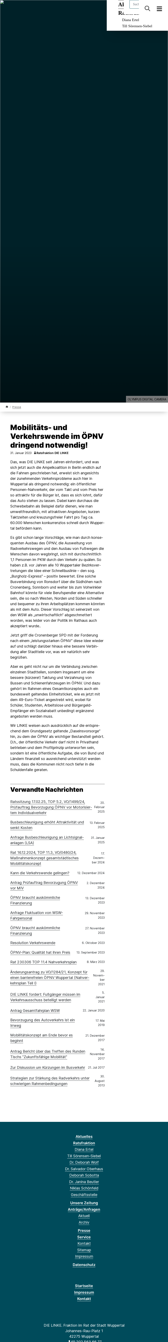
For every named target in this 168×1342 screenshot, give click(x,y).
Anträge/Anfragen (84, 1209)
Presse (16, 407)
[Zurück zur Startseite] (7, 406)
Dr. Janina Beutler (84, 1182)
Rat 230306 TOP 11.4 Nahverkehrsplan (43, 962)
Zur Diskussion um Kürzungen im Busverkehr (47, 1067)
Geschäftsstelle (84, 1195)
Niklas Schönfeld (84, 1188)
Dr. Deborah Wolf (84, 1162)
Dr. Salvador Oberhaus (84, 1169)
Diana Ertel (130, 20)
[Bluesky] (14, 8)
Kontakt (84, 1243)
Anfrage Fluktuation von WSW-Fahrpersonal (36, 915)
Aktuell (84, 1216)
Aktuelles (84, 1136)
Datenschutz (84, 1265)
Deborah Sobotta (84, 1175)
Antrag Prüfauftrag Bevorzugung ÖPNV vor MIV (44, 885)
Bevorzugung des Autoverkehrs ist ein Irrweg (42, 1023)
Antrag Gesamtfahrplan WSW (35, 1010)
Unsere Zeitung (84, 1203)
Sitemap (84, 1250)
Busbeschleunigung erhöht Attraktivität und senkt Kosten (47, 825)
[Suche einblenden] (147, 8)
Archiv (84, 1222)
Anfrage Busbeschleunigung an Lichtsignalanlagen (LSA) (47, 840)
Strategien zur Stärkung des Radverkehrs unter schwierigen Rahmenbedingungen (50, 1081)
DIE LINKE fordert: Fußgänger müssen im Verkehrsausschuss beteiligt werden (45, 997)
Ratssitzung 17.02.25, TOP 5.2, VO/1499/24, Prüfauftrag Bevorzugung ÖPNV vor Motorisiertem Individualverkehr (51, 807)
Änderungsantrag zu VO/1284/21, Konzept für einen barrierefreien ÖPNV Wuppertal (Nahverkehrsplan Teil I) (49, 977)
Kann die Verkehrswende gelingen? (39, 873)
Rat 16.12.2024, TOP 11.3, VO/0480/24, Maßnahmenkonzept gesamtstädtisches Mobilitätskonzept (44, 858)
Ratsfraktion (84, 1143)
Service (84, 1237)
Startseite (84, 1286)
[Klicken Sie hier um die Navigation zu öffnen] (159, 8)
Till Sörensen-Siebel (137, 26)
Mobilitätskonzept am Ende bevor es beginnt (41, 1038)
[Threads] (8, 8)
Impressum (84, 1256)
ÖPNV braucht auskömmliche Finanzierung (35, 900)
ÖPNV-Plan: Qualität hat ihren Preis (40, 952)
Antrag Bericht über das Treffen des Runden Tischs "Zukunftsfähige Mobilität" (47, 1054)
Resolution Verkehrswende (32, 943)
